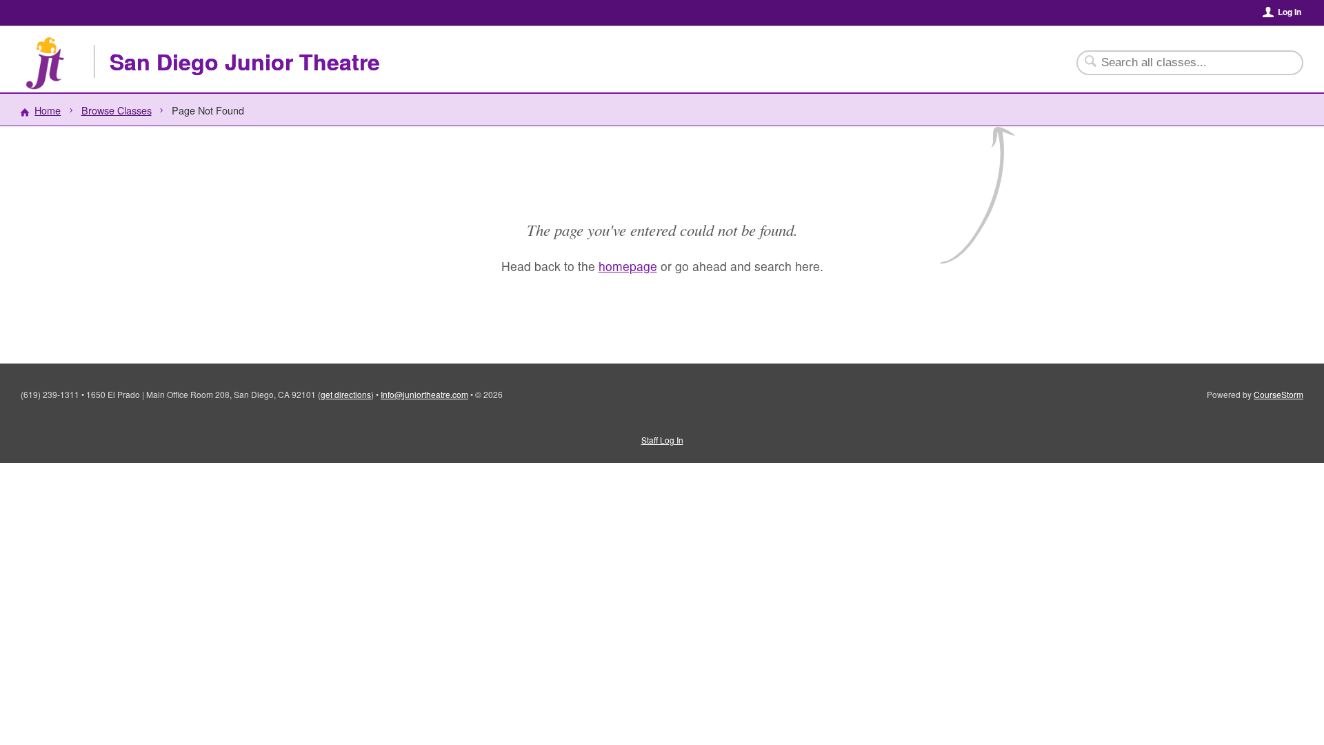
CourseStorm (1278, 394)
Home (47, 110)
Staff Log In (662, 440)
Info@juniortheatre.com (424, 394)
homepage (628, 266)
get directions (346, 394)
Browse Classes (116, 110)
